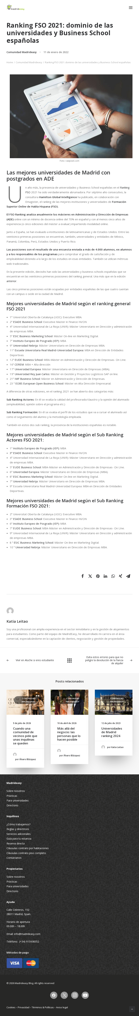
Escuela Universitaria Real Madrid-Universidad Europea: (50, 350)
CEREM (19, 364)
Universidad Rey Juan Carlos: (32, 374)
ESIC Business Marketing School (32, 336)
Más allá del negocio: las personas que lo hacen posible (69, 734)
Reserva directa (16, 843)
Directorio (12, 805)
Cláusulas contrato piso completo (26, 853)
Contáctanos (14, 857)
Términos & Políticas (43, 1007)
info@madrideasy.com (27, 934)
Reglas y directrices (18, 829)
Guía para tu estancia (19, 838)
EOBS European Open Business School (39, 383)
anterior (11, 281)
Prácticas (12, 795)
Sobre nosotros (16, 791)
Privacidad (23, 1007)
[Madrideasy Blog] (16, 7)
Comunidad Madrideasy (22, 52)
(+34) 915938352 (29, 941)
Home (10, 62)
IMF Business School (27, 379)
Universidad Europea (28, 369)
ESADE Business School (27, 322)
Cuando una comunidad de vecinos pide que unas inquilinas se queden (25, 735)
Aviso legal (62, 1007)
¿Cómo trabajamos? (18, 824)
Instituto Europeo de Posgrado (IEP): (36, 341)
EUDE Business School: (29, 360)
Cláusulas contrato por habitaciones (28, 848)
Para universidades (18, 800)
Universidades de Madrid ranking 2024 (111, 732)
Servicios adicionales (19, 834)
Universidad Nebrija (25, 345)
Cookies (11, 1007)
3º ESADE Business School (26, 453)
